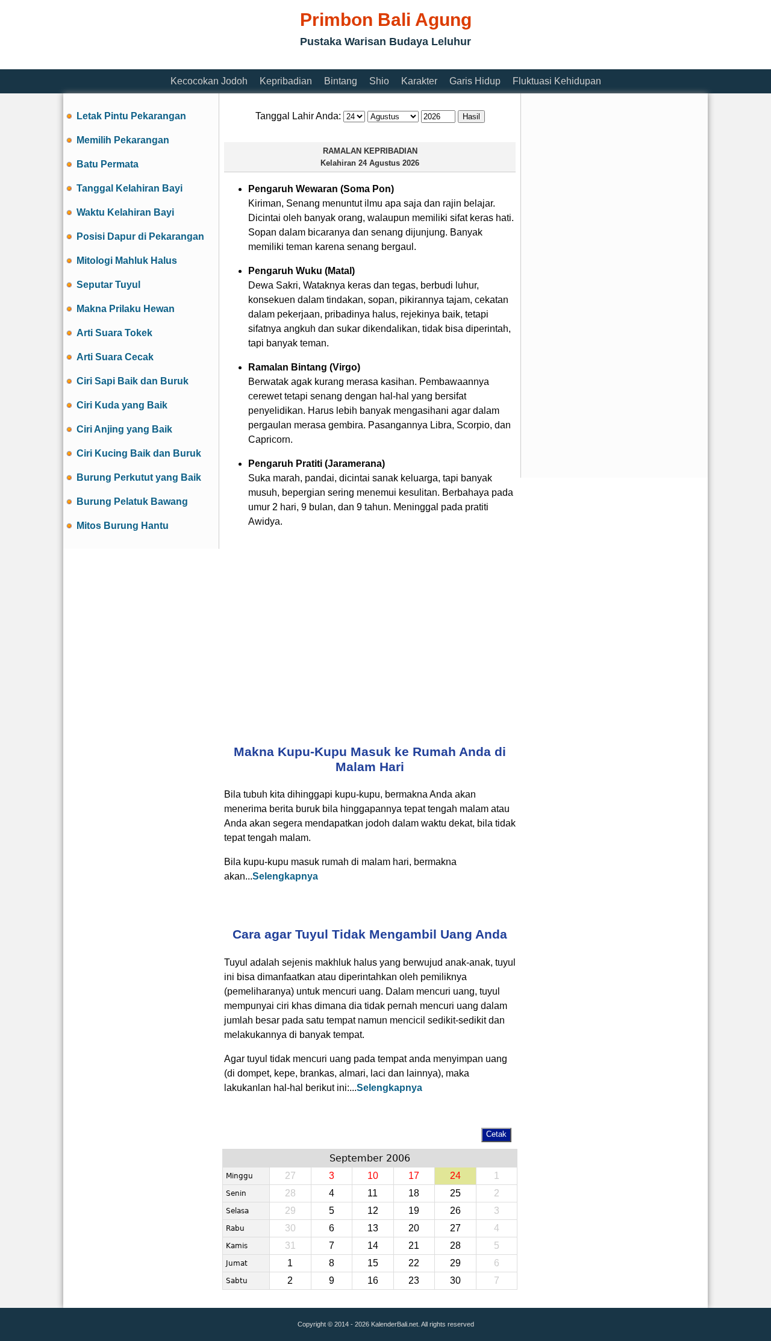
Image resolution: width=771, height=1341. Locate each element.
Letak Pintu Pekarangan (131, 116)
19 (413, 1210)
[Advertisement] (282, 61)
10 (372, 1176)
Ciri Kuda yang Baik (121, 405)
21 (413, 1245)
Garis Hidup (475, 81)
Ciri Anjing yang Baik (124, 429)
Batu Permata (107, 164)
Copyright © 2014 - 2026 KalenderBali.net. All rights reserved (386, 1324)
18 (413, 1193)
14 (372, 1245)
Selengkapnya (285, 876)
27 (455, 1228)
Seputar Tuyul (108, 285)
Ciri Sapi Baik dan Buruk (132, 381)
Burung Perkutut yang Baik (138, 477)
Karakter (419, 81)
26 (455, 1210)
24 (455, 1176)
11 (372, 1193)
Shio (379, 81)
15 (372, 1263)
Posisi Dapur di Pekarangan (140, 236)
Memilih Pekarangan (122, 140)
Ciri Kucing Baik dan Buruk (138, 453)
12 (372, 1210)
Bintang (340, 81)
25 (455, 1193)
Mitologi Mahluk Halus (126, 260)
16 (372, 1280)
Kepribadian (286, 81)
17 (413, 1176)
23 (413, 1280)
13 (372, 1228)
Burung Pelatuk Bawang (132, 501)
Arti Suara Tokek (114, 333)
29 (455, 1263)
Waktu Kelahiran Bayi (125, 212)
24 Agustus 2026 (388, 162)
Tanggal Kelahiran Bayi (129, 188)
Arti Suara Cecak (115, 357)
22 (413, 1263)
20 (413, 1228)
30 (455, 1280)
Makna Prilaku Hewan (125, 309)
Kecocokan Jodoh (209, 81)
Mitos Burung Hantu (122, 525)
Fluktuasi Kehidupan (557, 81)
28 (455, 1245)
